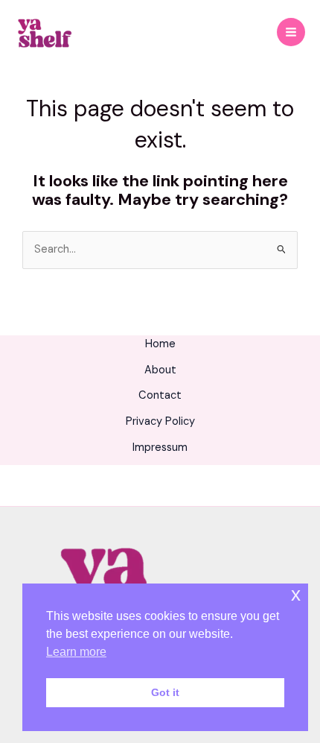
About (160, 370)
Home (160, 344)
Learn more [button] (76, 651)
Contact (160, 395)
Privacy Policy (160, 421)
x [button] (296, 594)
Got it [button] (165, 692)
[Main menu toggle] (291, 32)
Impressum (160, 447)
